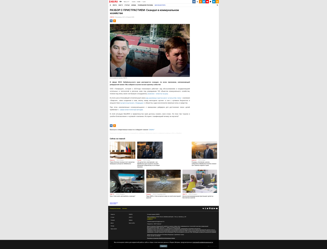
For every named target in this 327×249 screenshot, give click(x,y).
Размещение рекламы (115, 208)
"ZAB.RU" (151, 129)
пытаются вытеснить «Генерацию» (132, 103)
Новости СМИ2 (113, 203)
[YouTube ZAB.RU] (207, 1)
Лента (115, 5)
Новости (113, 214)
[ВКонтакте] (203, 208)
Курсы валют (114, 228)
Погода (112, 226)
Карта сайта (132, 223)
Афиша (133, 5)
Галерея (113, 220)
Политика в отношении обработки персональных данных (161, 238)
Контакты (124, 208)
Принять (163, 246)
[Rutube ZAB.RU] (210, 1)
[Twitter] (207, 208)
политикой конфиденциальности (202, 242)
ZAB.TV (120, 5)
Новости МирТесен (114, 202)
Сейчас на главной (117, 139)
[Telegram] (212, 208)
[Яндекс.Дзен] (210, 208)
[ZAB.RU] (113, 2)
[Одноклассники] (205, 208)
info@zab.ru (150, 219)
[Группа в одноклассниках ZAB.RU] (200, 1)
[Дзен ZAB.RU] (197, 1)
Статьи (127, 5)
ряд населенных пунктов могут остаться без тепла (163, 98)
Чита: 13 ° (126, 1)
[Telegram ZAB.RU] (214, 1)
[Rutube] (214, 208)
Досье (112, 223)
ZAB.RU (131, 214)
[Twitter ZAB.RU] (204, 1)
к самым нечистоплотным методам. (130, 110)
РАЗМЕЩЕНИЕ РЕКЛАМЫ (145, 5)
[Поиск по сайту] (192, 5)
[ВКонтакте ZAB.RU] (194, 1)
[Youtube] (216, 208)
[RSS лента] (217, 1)
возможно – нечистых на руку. (158, 94)
